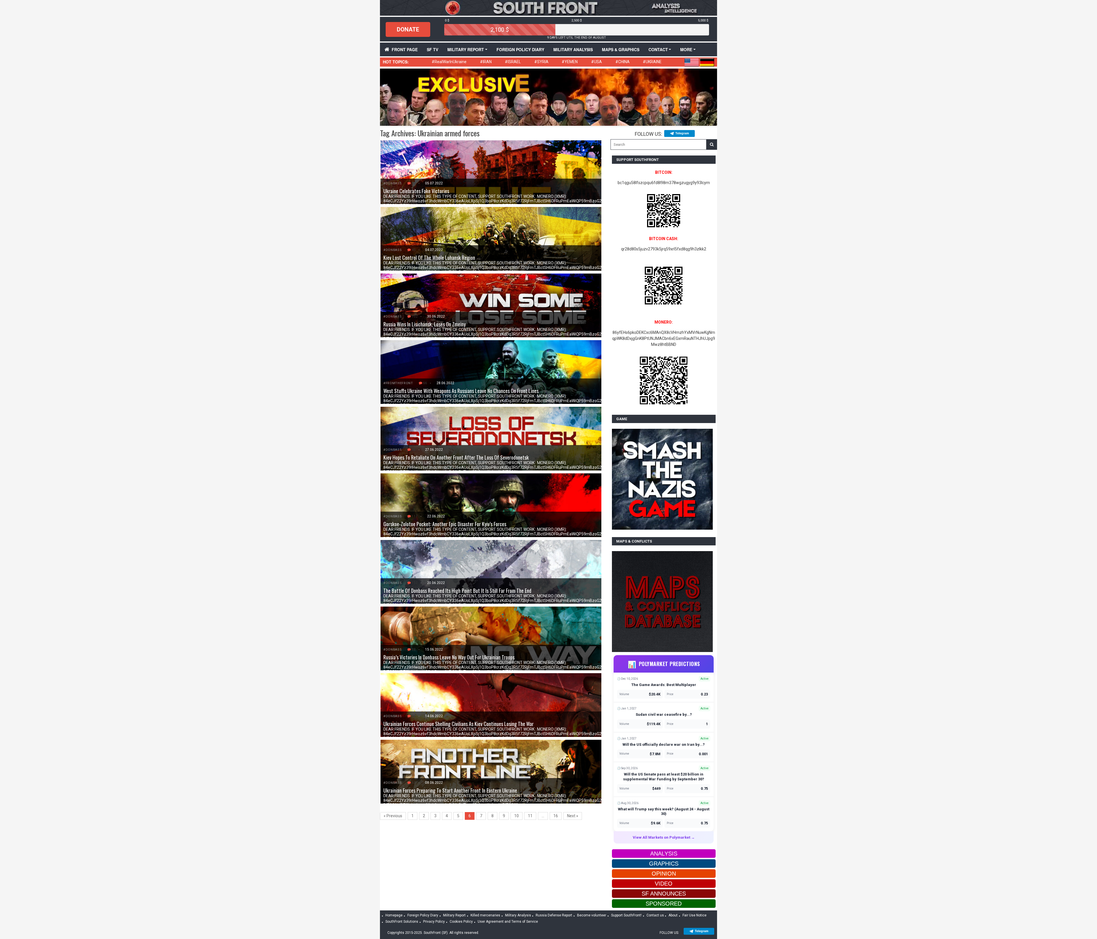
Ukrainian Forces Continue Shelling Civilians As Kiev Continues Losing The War (458, 723)
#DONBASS (392, 183)
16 (555, 816)
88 (414, 649)
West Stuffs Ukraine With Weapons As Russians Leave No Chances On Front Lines (461, 390)
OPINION (664, 873)
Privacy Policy (434, 922)
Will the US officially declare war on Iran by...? (663, 744)
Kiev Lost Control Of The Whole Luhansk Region (429, 257)
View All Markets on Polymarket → (664, 837)
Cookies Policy (461, 922)
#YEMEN (570, 61)
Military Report (465, 49)
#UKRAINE (652, 61)
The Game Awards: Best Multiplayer (663, 685)
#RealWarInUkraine (449, 61)
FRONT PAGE (405, 49)
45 (414, 250)
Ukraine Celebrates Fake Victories (416, 191)
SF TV (432, 49)
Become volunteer (591, 915)
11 (530, 816)
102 (415, 316)
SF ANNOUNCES (664, 893)
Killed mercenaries (485, 915)
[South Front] (548, 7)
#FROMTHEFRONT (398, 383)
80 (414, 183)
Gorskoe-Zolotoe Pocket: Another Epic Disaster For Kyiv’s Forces (444, 524)
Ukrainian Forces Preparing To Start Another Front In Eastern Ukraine (450, 790)
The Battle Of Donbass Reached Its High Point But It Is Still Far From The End (457, 590)
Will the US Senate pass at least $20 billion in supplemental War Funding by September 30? (663, 776)
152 (415, 583)
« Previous (393, 816)
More (686, 49)
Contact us (655, 915)
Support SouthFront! (626, 915)
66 (425, 383)
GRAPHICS (663, 863)
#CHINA (622, 61)
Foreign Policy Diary (422, 915)
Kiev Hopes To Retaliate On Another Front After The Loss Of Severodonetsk (456, 457)
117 (415, 516)
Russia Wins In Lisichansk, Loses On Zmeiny (424, 324)
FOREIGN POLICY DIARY (520, 49)
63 (414, 783)
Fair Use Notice (694, 915)
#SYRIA (541, 61)
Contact (658, 49)
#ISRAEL (513, 61)
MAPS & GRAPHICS (620, 49)
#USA (596, 61)
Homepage (394, 915)
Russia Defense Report (554, 915)
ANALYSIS (663, 853)
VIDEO (663, 883)
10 (516, 816)
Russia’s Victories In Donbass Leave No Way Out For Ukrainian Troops (449, 657)
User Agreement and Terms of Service (508, 922)
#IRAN (486, 61)
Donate (408, 29)
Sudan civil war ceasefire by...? (664, 714)
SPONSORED (664, 903)
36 (414, 716)
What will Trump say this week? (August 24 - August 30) (663, 811)
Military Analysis (573, 49)
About (673, 915)
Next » (572, 816)
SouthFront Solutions (401, 922)
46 (414, 450)
